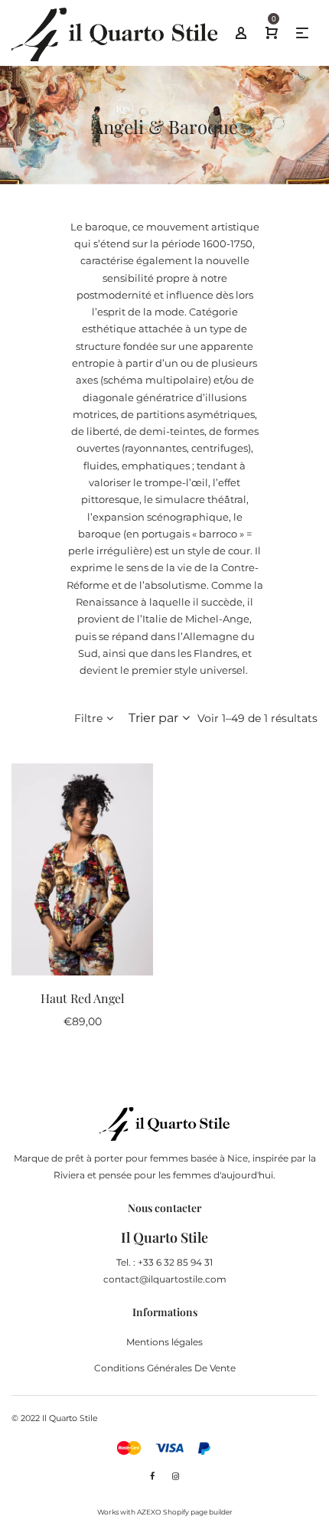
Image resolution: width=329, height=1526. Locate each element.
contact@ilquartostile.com (164, 1279)
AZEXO (149, 1512)
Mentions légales (164, 1342)
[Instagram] (175, 1476)
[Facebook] (152, 1476)
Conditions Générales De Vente (165, 1368)
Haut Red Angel (83, 998)
